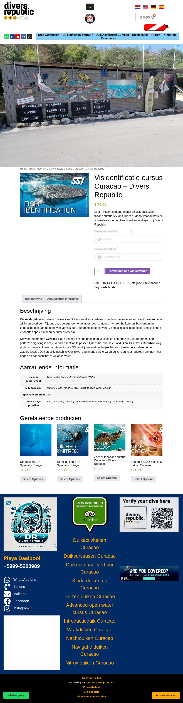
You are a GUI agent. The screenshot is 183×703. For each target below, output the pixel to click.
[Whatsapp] (6, 36)
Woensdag (81, 401)
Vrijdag (107, 401)
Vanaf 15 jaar (87, 387)
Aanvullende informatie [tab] (63, 298)
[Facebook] (23, 36)
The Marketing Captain (100, 682)
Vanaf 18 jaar (103, 387)
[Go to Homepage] (19, 11)
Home (23, 168)
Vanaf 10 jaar (54, 387)
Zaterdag (117, 401)
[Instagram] (29, 36)
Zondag (128, 401)
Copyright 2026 (91, 677)
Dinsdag (69, 401)
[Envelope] (17, 36)
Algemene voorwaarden (91, 696)
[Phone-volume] (12, 36)
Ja (48, 394)
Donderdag (95, 401)
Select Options (33, 479)
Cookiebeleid (91, 691)
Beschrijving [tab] (33, 298)
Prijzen (155, 34)
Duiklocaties (140, 34)
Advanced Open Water (82, 376)
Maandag (58, 401)
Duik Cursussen (49, 34)
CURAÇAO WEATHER (149, 549)
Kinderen (170, 34)
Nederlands (107, 287)
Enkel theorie (36, 168)
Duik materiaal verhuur (78, 34)
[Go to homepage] (30, 524)
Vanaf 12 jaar (70, 387)
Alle (49, 401)
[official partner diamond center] (90, 19)
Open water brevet (57, 376)
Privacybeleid (91, 687)
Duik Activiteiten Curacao (112, 34)
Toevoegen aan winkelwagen (127, 270)
